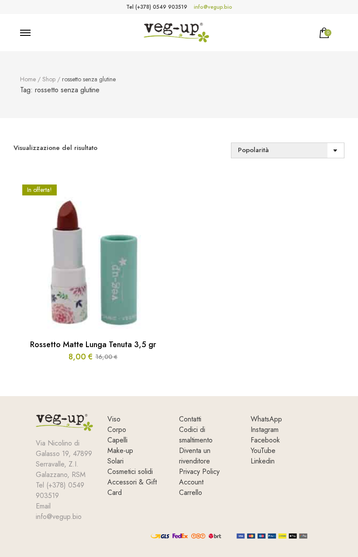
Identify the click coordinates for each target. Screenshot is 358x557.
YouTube (263, 451)
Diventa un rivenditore (194, 456)
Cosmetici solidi (130, 471)
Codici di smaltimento (196, 435)
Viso (113, 419)
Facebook (265, 440)
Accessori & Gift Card (132, 487)
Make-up (120, 451)
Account (191, 482)
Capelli (117, 440)
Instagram (265, 430)
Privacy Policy (199, 471)
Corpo (116, 430)
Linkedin (263, 461)
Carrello (190, 492)
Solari (115, 461)
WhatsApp (266, 419)
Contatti (190, 419)
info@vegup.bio (213, 7)
